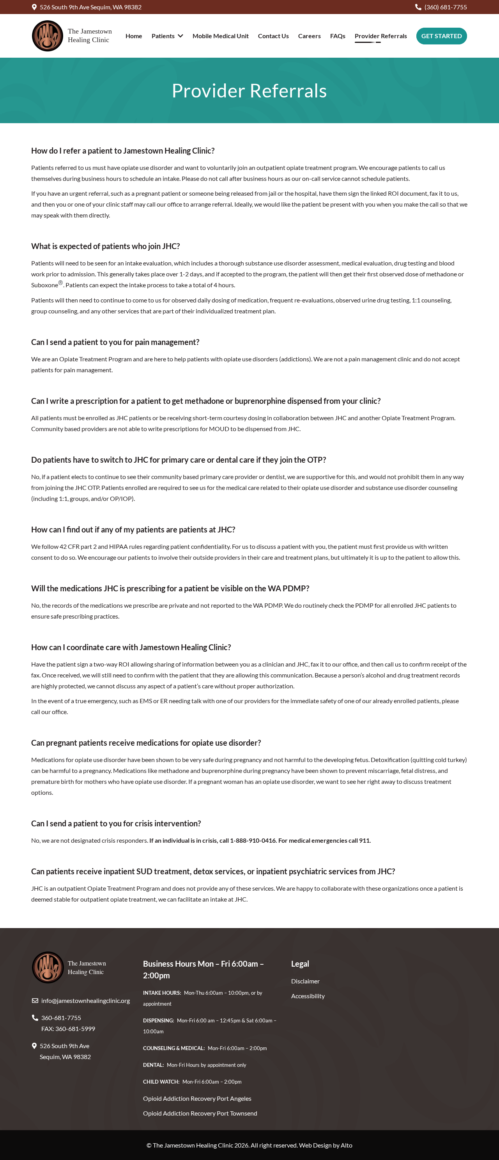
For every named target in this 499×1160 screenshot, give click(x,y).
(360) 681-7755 (446, 7)
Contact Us (273, 35)
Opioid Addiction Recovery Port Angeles (197, 1098)
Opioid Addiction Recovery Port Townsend (200, 1113)
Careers (309, 35)
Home (134, 35)
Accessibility (308, 995)
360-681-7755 (61, 1017)
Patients (163, 35)
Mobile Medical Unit (221, 35)
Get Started (441, 35)
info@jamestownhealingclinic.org (85, 1000)
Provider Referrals (381, 35)
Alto (346, 1145)
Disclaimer (305, 981)
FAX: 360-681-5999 (68, 1028)
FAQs (337, 35)
